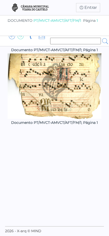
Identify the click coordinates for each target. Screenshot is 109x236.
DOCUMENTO (44, 20)
